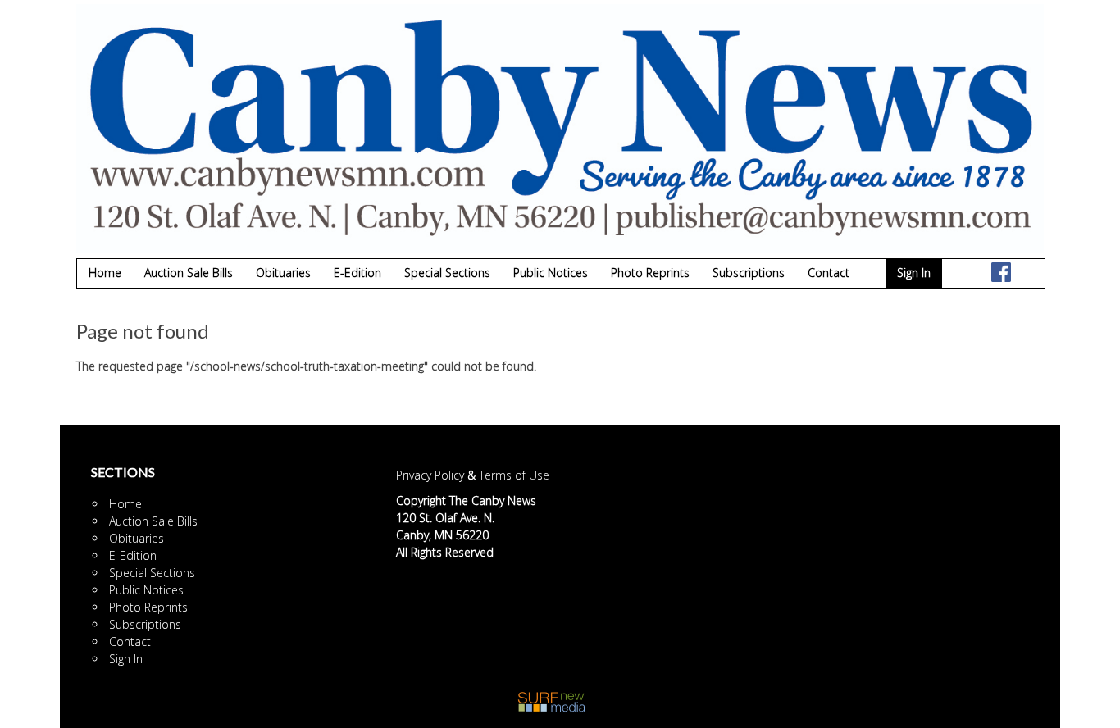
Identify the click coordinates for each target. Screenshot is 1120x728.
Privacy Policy (430, 475)
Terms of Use (514, 475)
